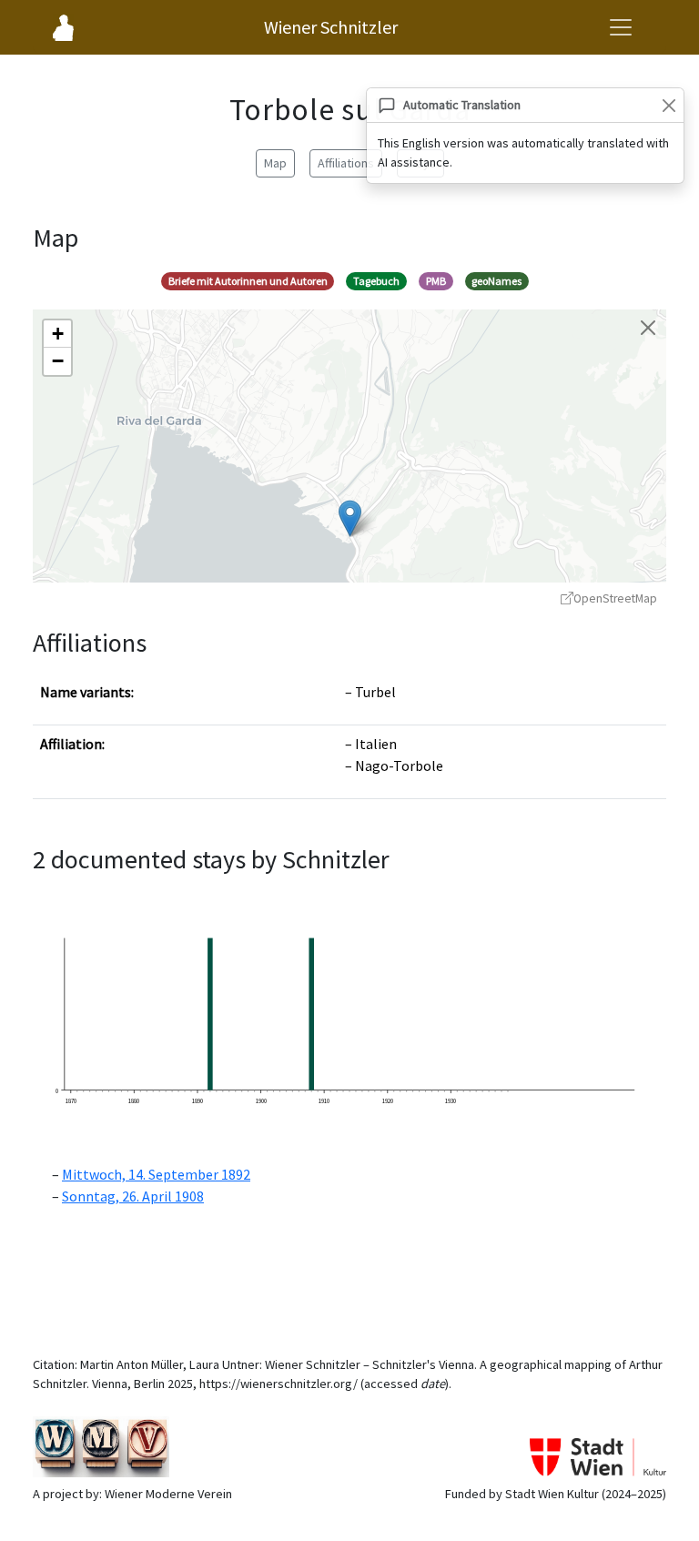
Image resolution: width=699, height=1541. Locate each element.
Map (275, 163)
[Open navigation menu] (620, 27)
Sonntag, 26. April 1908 (133, 1196)
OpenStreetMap (615, 598)
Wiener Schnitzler (331, 26)
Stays (420, 163)
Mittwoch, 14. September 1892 (156, 1174)
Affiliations (346, 163)
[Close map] (648, 328)
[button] (350, 518)
